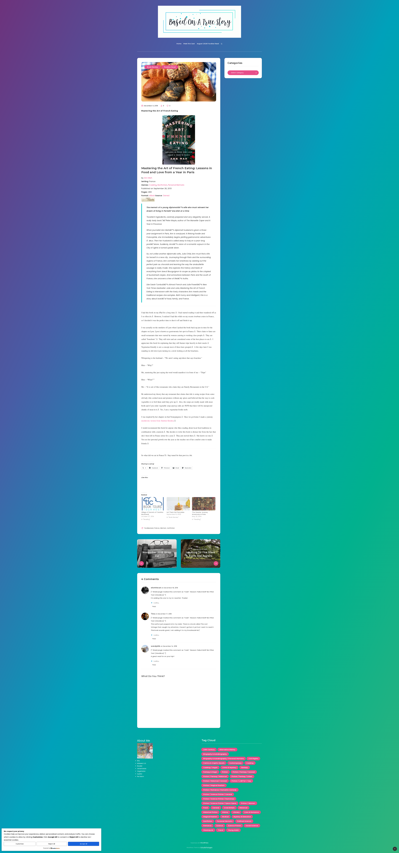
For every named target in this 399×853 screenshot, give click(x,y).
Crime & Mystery (229, 767)
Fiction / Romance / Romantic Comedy (219, 790)
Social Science (252, 826)
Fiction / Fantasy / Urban (242, 776)
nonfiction (171, 528)
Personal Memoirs (176, 185)
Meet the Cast (189, 44)
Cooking (153, 185)
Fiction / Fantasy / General (244, 772)
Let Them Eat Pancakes (175, 512)
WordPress (204, 843)
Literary (236, 812)
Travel (220, 830)
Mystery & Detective (242, 817)
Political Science (244, 821)
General (215, 808)
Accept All (83, 844)
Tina (153, 614)
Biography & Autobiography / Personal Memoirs (223, 759)
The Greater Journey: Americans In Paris (200, 513)
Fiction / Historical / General (215, 781)
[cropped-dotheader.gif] (199, 22)
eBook (152, 195)
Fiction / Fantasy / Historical (215, 776)
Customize (20, 844)
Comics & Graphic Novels (214, 763)
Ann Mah (148, 178)
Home (179, 44)
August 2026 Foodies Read (208, 44)
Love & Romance (251, 812)
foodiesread (148, 528)
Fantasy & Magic (210, 772)
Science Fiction (234, 826)
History (225, 812)
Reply (154, 606)
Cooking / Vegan (210, 767)
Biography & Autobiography (215, 754)
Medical (225, 817)
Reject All (51, 844)
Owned (166, 195)
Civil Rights (253, 759)
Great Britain (229, 808)
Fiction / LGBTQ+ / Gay (241, 781)
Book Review (152, 67)
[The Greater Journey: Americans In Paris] (203, 503)
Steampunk (208, 830)
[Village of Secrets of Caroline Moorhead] (153, 503)
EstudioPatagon (206, 847)
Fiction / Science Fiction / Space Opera (219, 803)
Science (219, 826)
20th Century (209, 750)
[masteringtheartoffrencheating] (178, 140)
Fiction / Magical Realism (214, 785)
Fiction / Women (248, 803)
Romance (207, 826)
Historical (243, 808)
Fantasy (244, 767)
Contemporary (235, 763)
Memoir (163, 528)
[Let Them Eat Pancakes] (178, 503)
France (156, 528)
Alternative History (227, 750)
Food (205, 808)
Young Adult (233, 830)
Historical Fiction (210, 812)
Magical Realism (210, 817)
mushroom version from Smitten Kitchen (157, 420)
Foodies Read (170, 67)
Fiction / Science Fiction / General (217, 794)
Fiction (225, 772)
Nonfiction (162, 185)
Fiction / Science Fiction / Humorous (218, 799)
